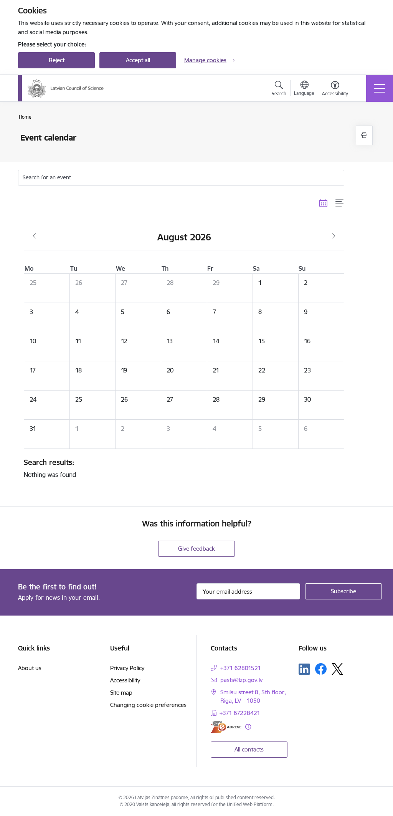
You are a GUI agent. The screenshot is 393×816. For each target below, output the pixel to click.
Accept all (138, 60)
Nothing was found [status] (50, 468)
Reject (56, 60)
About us (29, 668)
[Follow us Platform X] (337, 669)
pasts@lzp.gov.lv (241, 680)
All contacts (249, 749)
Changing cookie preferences (148, 704)
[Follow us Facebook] (321, 669)
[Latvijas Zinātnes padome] (66, 88)
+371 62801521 (240, 668)
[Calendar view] (323, 203)
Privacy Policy (127, 668)
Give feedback (196, 548)
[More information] (248, 727)
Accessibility (125, 680)
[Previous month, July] (34, 236)
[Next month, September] (333, 236)
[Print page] (364, 135)
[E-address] (226, 726)
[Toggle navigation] (379, 88)
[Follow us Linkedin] (304, 669)
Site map (121, 692)
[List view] (339, 203)
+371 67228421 (240, 713)
